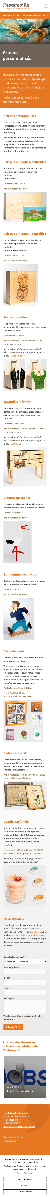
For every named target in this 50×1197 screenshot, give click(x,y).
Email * (7, 988)
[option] (25, 1077)
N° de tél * (8, 977)
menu (46, 6)
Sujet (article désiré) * (14, 957)
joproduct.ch (9, 1140)
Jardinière (15, 443)
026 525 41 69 (36, 931)
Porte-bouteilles (18, 355)
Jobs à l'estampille (18, 1091)
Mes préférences (25, 1179)
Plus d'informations (25, 1173)
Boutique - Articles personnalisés (24, 15)
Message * (8, 998)
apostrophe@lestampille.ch (25, 935)
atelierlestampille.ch (16, 6)
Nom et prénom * (12, 967)
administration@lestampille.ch (19, 1126)
